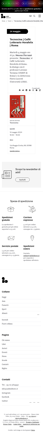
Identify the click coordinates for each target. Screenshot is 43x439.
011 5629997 (32, 416)
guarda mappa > (15, 151)
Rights (4, 368)
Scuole (4, 360)
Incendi (5, 319)
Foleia (33, 430)
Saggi (4, 297)
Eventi (9, 21)
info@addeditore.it (10, 388)
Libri (4, 344)
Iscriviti (22, 179)
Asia (3, 301)
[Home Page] (6, 16)
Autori (4, 348)
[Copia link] (40, 90)
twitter (5, 401)
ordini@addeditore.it (31, 256)
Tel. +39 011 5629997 (10, 385)
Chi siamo (6, 340)
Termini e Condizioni (32, 422)
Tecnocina (24, 58)
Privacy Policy (7, 424)
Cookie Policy (17, 424)
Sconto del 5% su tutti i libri (12, 9)
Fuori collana (7, 323)
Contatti (5, 364)
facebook (5, 397)
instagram (6, 393)
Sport (4, 309)
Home (3, 21)
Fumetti (5, 305)
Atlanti (4, 313)
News (4, 356)
